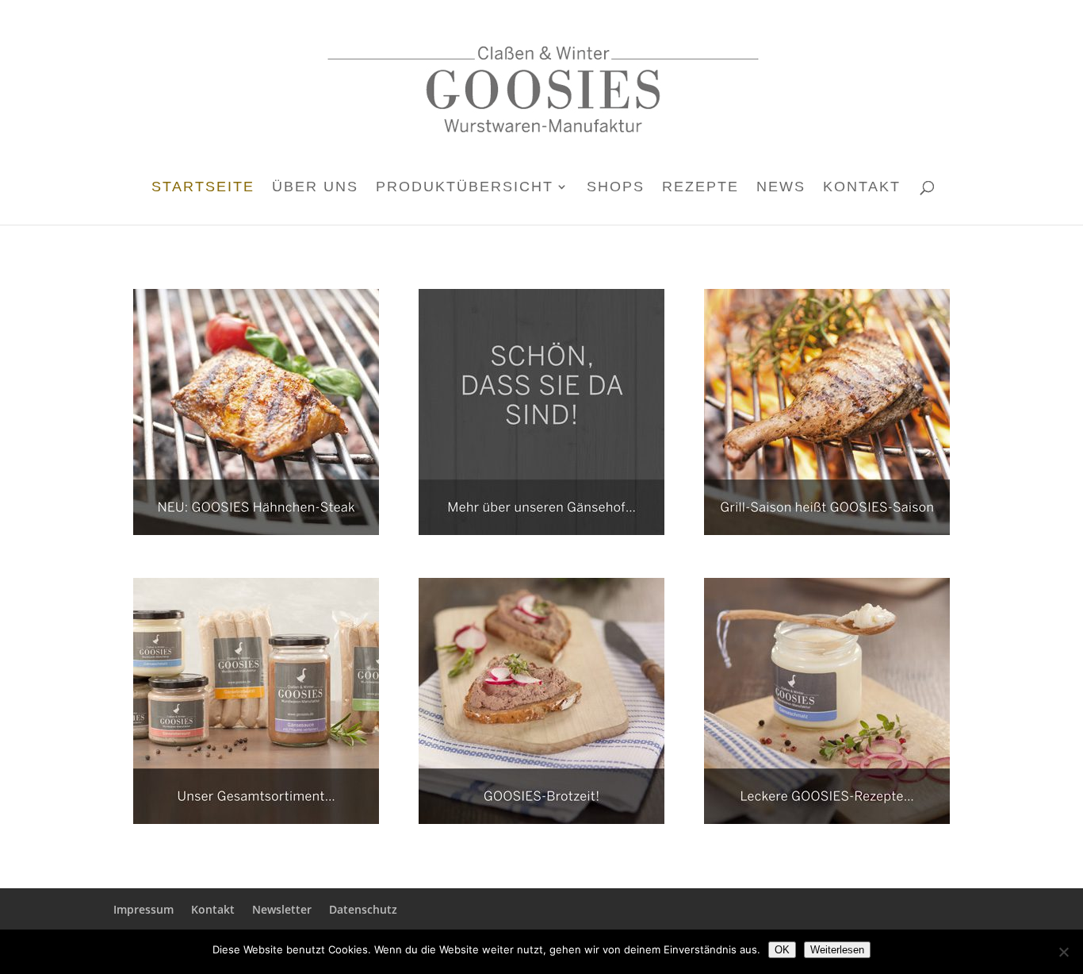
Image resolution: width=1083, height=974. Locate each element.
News (781, 187)
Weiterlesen (837, 950)
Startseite (202, 187)
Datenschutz (363, 909)
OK (782, 950)
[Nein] (1063, 952)
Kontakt (862, 187)
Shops (616, 187)
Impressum (143, 909)
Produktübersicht (464, 187)
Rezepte (700, 187)
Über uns (315, 187)
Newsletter (282, 909)
